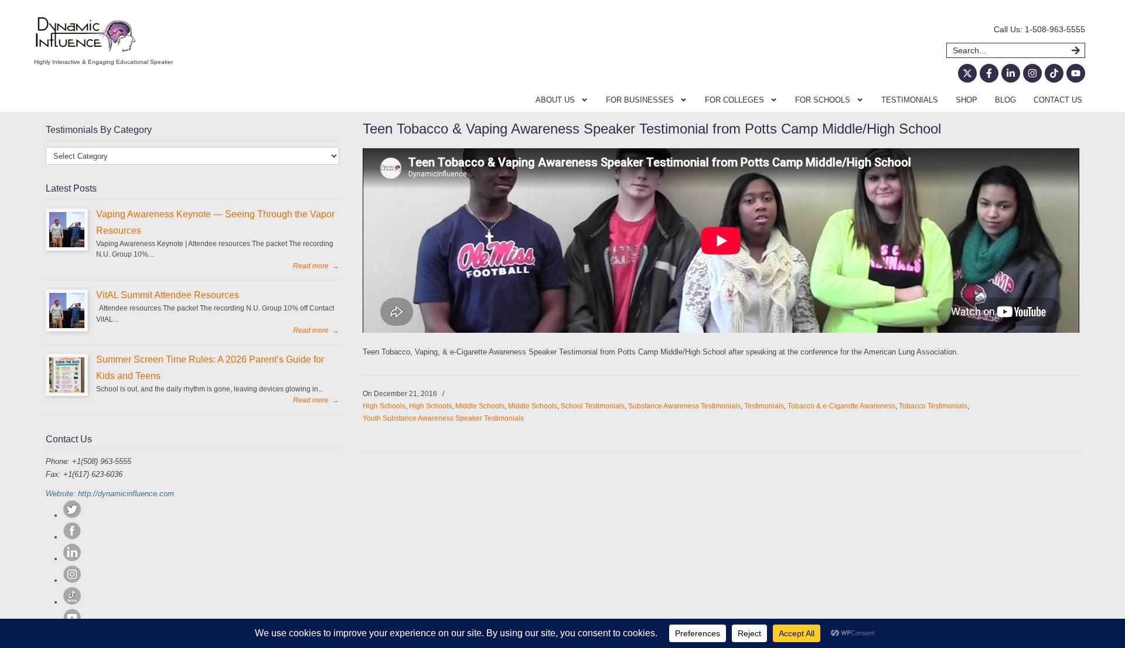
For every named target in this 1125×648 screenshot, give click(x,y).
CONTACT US (1058, 100)
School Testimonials (593, 406)
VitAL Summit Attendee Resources (167, 294)
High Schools (384, 406)
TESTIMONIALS (909, 100)
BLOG (1005, 100)
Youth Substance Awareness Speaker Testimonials (443, 418)
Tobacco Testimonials (933, 406)
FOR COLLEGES (734, 100)
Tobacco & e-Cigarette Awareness (841, 406)
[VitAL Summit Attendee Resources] (66, 310)
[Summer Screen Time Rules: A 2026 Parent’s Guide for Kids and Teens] (66, 375)
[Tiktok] (1054, 73)
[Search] (1078, 50)
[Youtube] (1075, 73)
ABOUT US (555, 100)
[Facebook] (72, 537)
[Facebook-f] (989, 73)
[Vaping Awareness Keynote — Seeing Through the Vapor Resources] (66, 229)
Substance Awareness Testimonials (684, 406)
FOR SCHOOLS (822, 100)
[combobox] (1009, 50)
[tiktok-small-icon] (72, 602)
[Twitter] (72, 515)
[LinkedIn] (72, 558)
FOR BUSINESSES (640, 100)
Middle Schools (479, 406)
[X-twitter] (967, 73)
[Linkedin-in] (1010, 73)
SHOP (966, 100)
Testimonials (764, 406)
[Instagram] (1032, 73)
